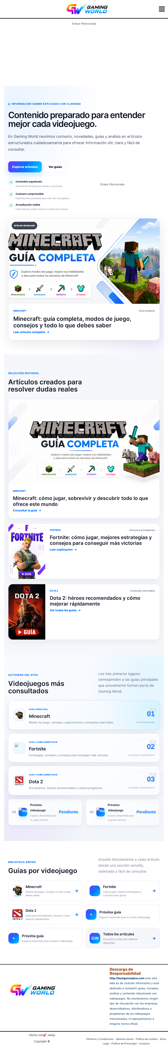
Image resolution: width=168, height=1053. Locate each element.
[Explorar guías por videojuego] (26, 612)
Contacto (144, 1043)
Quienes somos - (126, 1038)
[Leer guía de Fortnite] (84, 441)
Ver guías (55, 166)
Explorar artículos (25, 166)
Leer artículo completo (31, 332)
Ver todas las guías (65, 610)
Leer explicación (63, 549)
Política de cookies (147, 1038)
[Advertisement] (84, 55)
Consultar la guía (27, 510)
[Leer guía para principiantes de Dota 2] (26, 551)
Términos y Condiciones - (101, 1038)
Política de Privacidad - (125, 1043)
